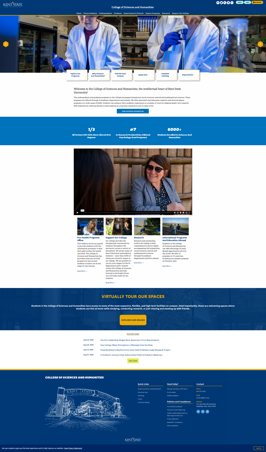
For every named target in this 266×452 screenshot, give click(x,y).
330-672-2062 (201, 391)
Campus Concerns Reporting (176, 410)
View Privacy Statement (73, 448)
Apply (240, 2)
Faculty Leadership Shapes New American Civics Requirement (129, 340)
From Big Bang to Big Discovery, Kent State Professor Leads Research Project (135, 350)
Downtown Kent (143, 392)
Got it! (258, 448)
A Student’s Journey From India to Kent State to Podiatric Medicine (131, 355)
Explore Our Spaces (133, 319)
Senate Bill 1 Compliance (174, 422)
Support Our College (116, 237)
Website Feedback (173, 395)
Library (140, 399)
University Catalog (143, 402)
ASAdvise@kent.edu (202, 398)
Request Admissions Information (177, 389)
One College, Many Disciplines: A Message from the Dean (126, 345)
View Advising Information (133, 111)
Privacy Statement (173, 419)
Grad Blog (141, 395)
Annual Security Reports (174, 406)
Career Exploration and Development (149, 389)
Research (139, 237)
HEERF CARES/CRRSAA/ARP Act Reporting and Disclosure (177, 414)
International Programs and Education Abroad (174, 239)
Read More (81, 271)
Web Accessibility (172, 425)
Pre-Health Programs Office (88, 239)
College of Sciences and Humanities (133, 7)
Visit (247, 2)
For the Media (171, 392)
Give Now (258, 2)
